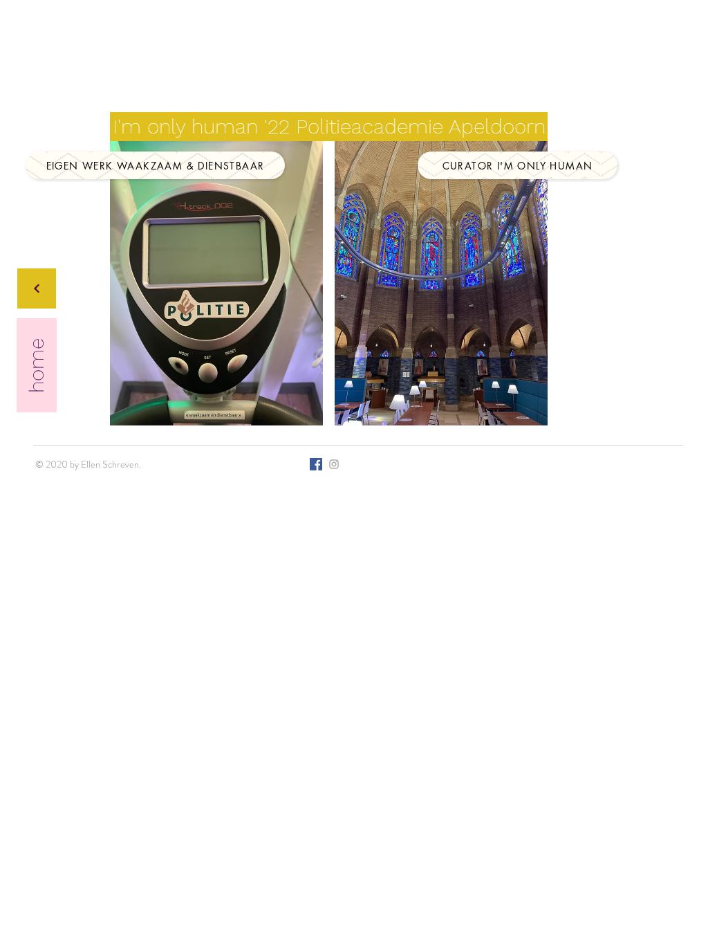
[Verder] (36, 288)
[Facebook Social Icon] (316, 464)
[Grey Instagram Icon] (334, 464)
